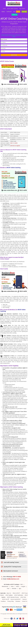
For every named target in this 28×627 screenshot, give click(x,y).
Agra (20, 588)
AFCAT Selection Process (13, 597)
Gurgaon (23, 586)
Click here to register (15, 145)
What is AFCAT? (16, 593)
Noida (17, 586)
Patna (12, 586)
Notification (9, 11)
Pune (8, 588)
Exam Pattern (22, 8)
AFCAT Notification (18, 595)
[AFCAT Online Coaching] (14, 86)
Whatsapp (24, 11)
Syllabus (3, 11)
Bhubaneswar (5, 586)
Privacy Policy (10, 601)
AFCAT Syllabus (9, 595)
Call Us (18, 11)
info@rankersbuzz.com (13, 579)
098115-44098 (13, 143)
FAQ (14, 11)
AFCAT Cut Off (5, 599)
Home (4, 8)
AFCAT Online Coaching (12, 8)
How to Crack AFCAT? (16, 599)
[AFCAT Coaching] (14, 6)
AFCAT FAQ (23, 597)
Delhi (21, 584)
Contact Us (14, 14)
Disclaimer (17, 601)
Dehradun (14, 588)
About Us (9, 593)
